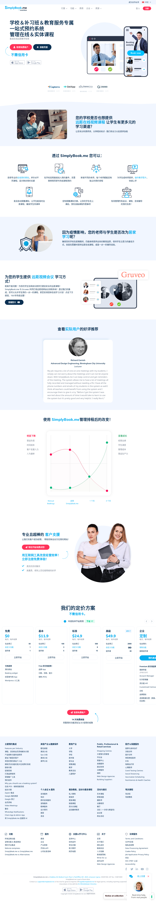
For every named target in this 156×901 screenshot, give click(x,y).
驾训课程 (129, 789)
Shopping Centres (104, 751)
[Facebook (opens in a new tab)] (127, 869)
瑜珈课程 (72, 803)
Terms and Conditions (134, 838)
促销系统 (8, 770)
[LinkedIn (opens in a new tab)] (138, 869)
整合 (6, 809)
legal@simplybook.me (86, 882)
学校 (70, 754)
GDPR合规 (129, 842)
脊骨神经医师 (130, 758)
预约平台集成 (10, 845)
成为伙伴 (100, 861)
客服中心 (100, 760)
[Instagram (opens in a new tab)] (148, 869)
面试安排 (100, 767)
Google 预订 (10, 799)
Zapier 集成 (9, 793)
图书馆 (71, 758)
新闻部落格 (101, 854)
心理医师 (128, 767)
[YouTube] (143, 869)
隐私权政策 (129, 845)
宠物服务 (44, 803)
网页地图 (72, 851)
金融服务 (100, 763)
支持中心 (72, 838)
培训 (42, 797)
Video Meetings (11, 805)
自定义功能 (9, 647)
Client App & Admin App (15, 815)
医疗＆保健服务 (132, 744)
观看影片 (12, 302)
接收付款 (8, 767)
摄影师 (99, 800)
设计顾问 (44, 809)
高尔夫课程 (73, 806)
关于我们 (100, 842)
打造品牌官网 (10, 774)
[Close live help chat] (148, 876)
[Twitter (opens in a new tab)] (133, 869)
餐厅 (98, 806)
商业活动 (100, 816)
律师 (98, 773)
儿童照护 (72, 774)
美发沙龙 (44, 751)
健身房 (71, 797)
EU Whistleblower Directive (87, 884)
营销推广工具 (10, 777)
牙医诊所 (128, 751)
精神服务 (44, 806)
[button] (64, 8)
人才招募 (100, 851)
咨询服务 (44, 794)
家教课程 (72, 764)
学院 (70, 751)
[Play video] (114, 290)
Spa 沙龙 (44, 754)
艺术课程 (100, 794)
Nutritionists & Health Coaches (137, 780)
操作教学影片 (140, 177)
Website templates (12, 848)
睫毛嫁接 (44, 748)
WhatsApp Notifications (14, 812)
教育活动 (72, 770)
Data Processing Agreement (136, 848)
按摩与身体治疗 (131, 748)
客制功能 (143, 647)
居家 (42, 813)
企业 (42, 842)
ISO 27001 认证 (131, 861)
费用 (81, 8)
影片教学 (72, 848)
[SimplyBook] (16, 8)
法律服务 (100, 770)
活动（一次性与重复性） (106, 809)
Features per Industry (14, 748)
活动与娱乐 (102, 789)
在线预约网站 (23, 177)
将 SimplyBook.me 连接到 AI (16, 818)
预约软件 (8, 780)
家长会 (71, 761)
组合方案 (8, 789)
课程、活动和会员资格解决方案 (17, 751)
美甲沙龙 (44, 761)
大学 (70, 748)
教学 (70, 767)
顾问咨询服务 (46, 800)
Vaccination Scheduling (134, 777)
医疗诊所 (128, 754)
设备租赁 (100, 803)
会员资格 (8, 802)
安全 (127, 858)
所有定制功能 (10, 838)
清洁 (42, 816)
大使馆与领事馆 (103, 754)
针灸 (127, 761)
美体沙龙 (44, 758)
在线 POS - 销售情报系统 (14, 786)
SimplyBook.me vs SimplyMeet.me (19, 851)
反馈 (98, 838)
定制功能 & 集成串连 (13, 842)
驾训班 (127, 794)
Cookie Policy (130, 851)
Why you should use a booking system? (21, 783)
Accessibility (130, 864)
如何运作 (72, 842)
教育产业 (73, 744)
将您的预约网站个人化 (13, 761)
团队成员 (100, 845)
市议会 (99, 757)
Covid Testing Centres (134, 770)
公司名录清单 (46, 851)
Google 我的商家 (11, 796)
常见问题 (72, 845)
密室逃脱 (100, 797)
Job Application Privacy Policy (137, 854)
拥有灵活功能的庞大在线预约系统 (17, 764)
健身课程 (72, 800)
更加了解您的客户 (12, 758)
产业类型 (44, 845)
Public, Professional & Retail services (107, 745)
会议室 (99, 813)
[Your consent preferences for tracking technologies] (151, 896)
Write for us (102, 858)
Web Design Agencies (106, 776)
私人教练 (72, 794)
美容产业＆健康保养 (49, 744)
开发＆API (44, 848)
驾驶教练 (128, 797)
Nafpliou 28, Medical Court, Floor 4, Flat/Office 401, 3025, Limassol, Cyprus (75, 877)
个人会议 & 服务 (48, 789)
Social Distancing (132, 774)
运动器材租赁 (74, 809)
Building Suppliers (104, 779)
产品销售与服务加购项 (13, 754)
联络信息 (100, 848)
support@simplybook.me (45, 882)
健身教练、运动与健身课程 (80, 789)
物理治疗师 (129, 764)
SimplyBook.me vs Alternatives (17, 854)
